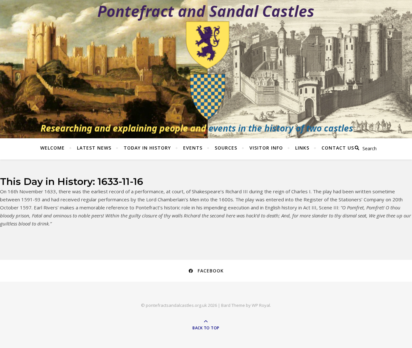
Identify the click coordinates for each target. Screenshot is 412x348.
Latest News (94, 148)
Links (302, 148)
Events (192, 148)
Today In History (147, 148)
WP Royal (261, 305)
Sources (226, 148)
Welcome (52, 148)
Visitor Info (266, 148)
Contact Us (338, 148)
